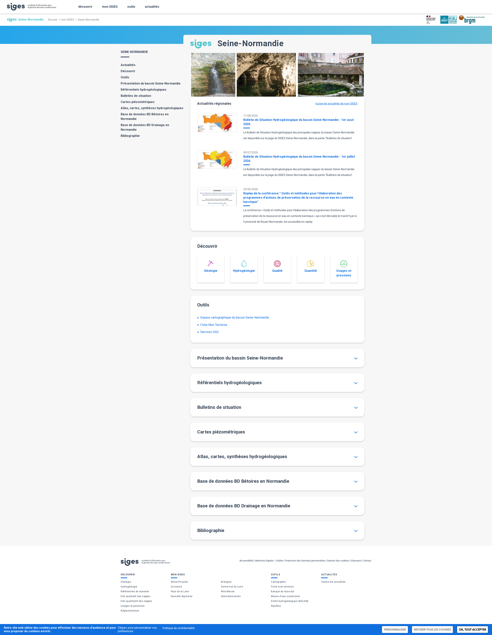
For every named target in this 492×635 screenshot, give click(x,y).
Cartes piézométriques (138, 102)
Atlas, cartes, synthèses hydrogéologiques (152, 108)
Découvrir (128, 71)
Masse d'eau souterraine (285, 596)
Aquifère (276, 606)
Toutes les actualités (333, 582)
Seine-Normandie (231, 596)
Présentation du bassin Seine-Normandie (150, 83)
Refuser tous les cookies (432, 629)
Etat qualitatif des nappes (135, 596)
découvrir (85, 6)
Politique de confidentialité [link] (179, 628)
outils (131, 6)
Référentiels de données (135, 591)
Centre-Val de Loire (232, 586)
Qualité (277, 271)
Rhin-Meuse (228, 591)
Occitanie (176, 586)
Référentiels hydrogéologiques (143, 89)
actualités (152, 6)
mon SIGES (110, 6)
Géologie (210, 271)
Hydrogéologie (244, 271)
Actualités (128, 65)
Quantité (310, 271)
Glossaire (356, 560)
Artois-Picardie (179, 582)
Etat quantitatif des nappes (136, 601)
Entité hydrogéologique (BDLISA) (289, 601)
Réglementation (130, 610)
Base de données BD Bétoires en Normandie (145, 116)
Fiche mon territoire (282, 586)
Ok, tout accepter (472, 629)
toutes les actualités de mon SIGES (336, 103)
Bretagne (226, 582)
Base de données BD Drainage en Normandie (145, 127)
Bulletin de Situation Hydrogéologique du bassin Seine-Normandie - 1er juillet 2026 (299, 159)
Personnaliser (395, 629)
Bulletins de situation (136, 96)
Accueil (52, 19)
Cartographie (278, 582)
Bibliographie (130, 136)
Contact (367, 560)
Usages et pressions (343, 273)
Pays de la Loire (180, 591)
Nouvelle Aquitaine (182, 596)
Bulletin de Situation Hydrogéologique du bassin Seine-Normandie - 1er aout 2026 (298, 122)
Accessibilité (246, 560)
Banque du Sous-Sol (282, 591)
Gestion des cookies (338, 560)
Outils (125, 77)
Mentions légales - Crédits (269, 560)
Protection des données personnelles (305, 560)
